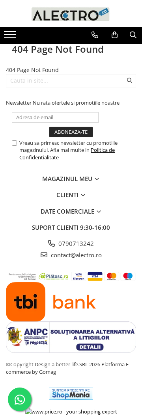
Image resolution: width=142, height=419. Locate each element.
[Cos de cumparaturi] (114, 35)
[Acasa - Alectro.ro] (71, 13)
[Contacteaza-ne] (95, 35)
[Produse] (11, 37)
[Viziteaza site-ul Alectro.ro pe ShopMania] (71, 394)
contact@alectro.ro (75, 255)
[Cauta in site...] (133, 35)
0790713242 (75, 243)
